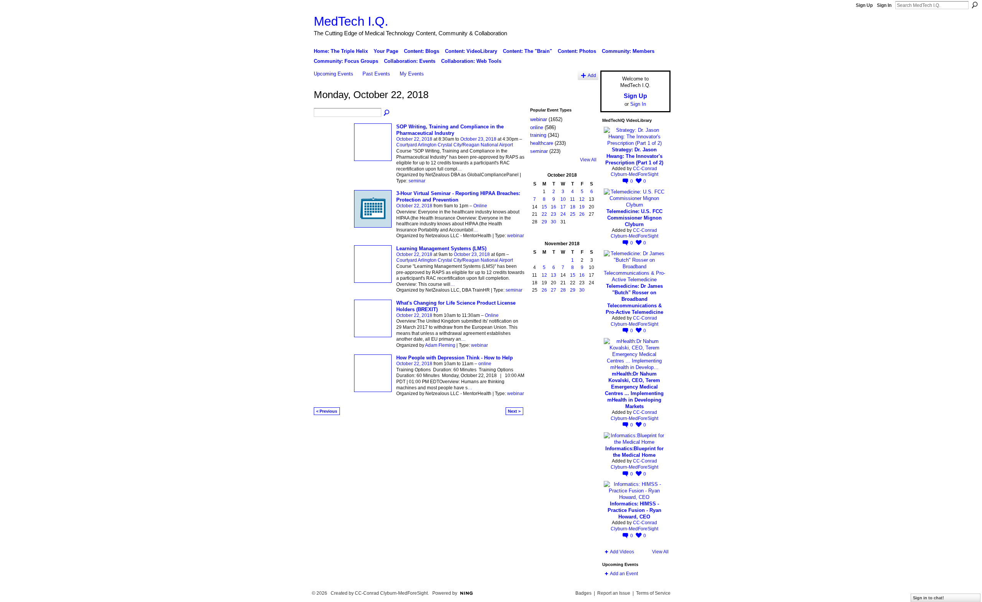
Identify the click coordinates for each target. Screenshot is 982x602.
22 (544, 214)
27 (553, 290)
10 (563, 199)
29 (544, 222)
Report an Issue (613, 593)
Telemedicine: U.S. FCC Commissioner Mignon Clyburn (634, 217)
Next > (514, 411)
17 (563, 207)
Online (480, 205)
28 (563, 290)
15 (544, 207)
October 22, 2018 (414, 139)
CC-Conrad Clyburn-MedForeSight (634, 171)
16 (553, 207)
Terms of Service (653, 593)
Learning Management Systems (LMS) (441, 248)
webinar (515, 235)
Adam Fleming (440, 345)
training (538, 135)
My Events (412, 74)
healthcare (541, 143)
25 (572, 214)
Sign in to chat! (928, 597)
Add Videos (622, 551)
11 (572, 199)
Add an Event (624, 573)
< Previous (326, 411)
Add (592, 75)
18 (572, 207)
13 (553, 275)
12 (582, 199)
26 (582, 214)
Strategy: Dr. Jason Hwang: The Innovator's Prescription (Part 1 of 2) (634, 156)
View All (588, 159)
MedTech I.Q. (351, 21)
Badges (583, 593)
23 (553, 214)
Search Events (387, 113)
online (484, 363)
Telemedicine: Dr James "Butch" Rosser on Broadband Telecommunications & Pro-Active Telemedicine (634, 299)
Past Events (376, 74)
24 (563, 214)
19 (582, 207)
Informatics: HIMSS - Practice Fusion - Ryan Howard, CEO (634, 510)
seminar (417, 181)
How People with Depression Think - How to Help (454, 358)
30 (553, 222)
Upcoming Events (333, 74)
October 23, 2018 (478, 139)
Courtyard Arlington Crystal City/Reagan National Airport (454, 145)
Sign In (884, 5)
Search (975, 5)
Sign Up (864, 5)
